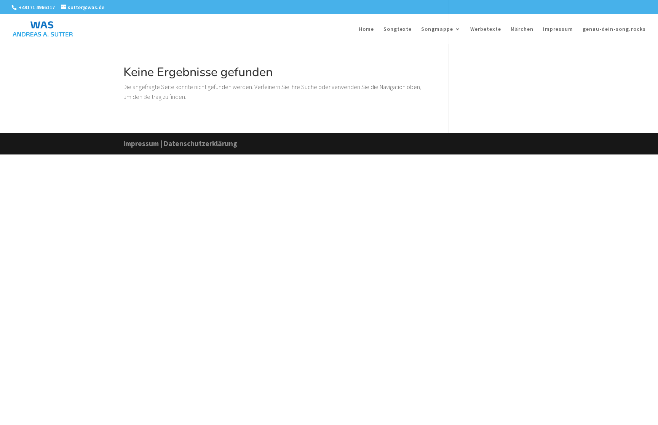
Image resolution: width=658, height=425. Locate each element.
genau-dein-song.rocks (614, 29)
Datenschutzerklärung (200, 143)
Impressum (558, 29)
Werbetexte (485, 29)
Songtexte (397, 29)
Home (366, 29)
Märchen (522, 29)
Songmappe (437, 29)
